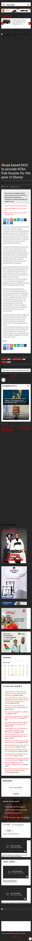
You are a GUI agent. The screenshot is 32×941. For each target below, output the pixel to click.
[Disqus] (16, 454)
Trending (6, 16)
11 (8, 671)
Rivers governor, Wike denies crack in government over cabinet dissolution (7, 428)
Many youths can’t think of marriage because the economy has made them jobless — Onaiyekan (17, 770)
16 (27, 671)
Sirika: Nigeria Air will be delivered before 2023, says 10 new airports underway (15, 416)
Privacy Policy (18, 936)
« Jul (4, 678)
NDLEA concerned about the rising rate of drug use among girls (24, 427)
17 (5, 673)
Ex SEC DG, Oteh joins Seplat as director (15, 205)
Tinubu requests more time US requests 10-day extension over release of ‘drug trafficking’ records (16, 730)
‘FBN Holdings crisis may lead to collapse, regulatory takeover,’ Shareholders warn (15, 400)
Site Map (12, 936)
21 (19, 673)
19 (12, 673)
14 (19, 671)
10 (5, 671)
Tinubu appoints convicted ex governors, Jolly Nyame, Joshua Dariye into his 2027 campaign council (16, 693)
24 (5, 675)
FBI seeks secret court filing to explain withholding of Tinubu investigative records (19, 22)
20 (16, 673)
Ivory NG (10, 5)
